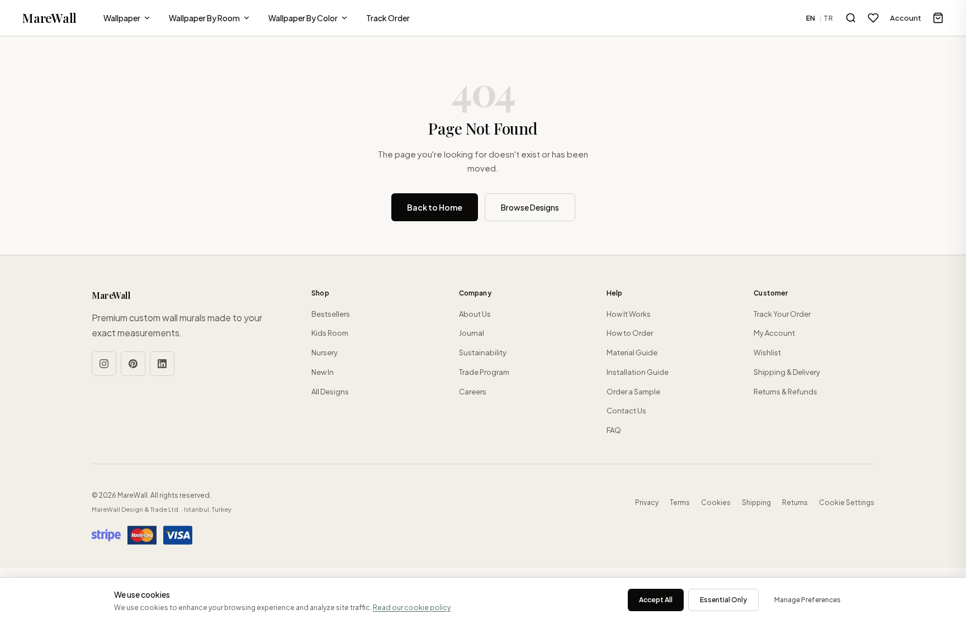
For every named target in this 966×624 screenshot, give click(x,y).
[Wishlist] (873, 17)
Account (905, 17)
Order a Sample (633, 391)
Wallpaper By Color (303, 18)
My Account (774, 332)
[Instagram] (104, 363)
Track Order (388, 18)
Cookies (716, 502)
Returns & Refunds (785, 391)
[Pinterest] (133, 363)
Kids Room (329, 332)
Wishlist (767, 352)
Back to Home (434, 207)
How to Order (630, 332)
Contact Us (626, 410)
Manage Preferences (807, 600)
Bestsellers (330, 313)
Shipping (756, 502)
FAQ (614, 430)
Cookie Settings (846, 502)
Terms (680, 502)
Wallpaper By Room (204, 18)
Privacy (647, 502)
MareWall (49, 17)
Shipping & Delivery (787, 372)
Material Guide (632, 352)
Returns (795, 502)
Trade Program (484, 372)
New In (322, 372)
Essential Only (723, 600)
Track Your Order (782, 313)
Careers (472, 391)
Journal (471, 332)
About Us (475, 313)
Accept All (656, 600)
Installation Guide (638, 372)
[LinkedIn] (162, 363)
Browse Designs (530, 207)
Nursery (324, 352)
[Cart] (938, 17)
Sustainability (482, 352)
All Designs (330, 391)
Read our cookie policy (412, 607)
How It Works (629, 313)
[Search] (850, 17)
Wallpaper (121, 18)
